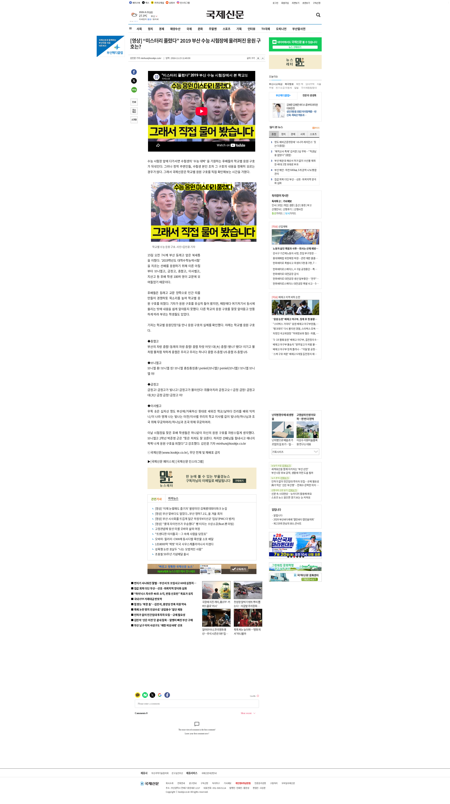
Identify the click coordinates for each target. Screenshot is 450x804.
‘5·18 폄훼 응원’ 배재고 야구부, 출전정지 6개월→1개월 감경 (303, 339)
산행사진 (298, 209)
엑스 (147, 2)
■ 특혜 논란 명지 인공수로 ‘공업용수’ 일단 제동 (156, 609)
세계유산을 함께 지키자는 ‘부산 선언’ (289, 469)
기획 (239, 29)
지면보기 (295, 2)
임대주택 (310, 84)
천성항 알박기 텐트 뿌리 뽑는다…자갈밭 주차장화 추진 (247, 606)
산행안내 (276, 209)
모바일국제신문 (288, 783)
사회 (139, 29)
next (320, 544)
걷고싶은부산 (177, 773)
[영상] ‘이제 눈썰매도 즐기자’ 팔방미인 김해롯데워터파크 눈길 (191, 508)
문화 (200, 29)
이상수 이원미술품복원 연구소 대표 (307, 442)
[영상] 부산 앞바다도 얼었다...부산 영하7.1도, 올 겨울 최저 (189, 513)
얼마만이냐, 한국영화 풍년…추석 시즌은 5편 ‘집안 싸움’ (215, 633)
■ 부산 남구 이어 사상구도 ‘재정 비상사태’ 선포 (156, 625)
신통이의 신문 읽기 (284, 490)
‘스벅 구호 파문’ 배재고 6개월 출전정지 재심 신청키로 (299, 354)
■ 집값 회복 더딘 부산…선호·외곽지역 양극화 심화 (159, 588)
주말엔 (213, 29)
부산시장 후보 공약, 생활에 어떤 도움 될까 (292, 472)
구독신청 (316, 2)
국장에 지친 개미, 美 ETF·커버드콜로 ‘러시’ (216, 604)
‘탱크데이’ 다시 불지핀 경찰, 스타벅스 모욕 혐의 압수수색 (301, 328)
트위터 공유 (134, 81)
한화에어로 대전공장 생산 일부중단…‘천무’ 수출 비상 (299, 278)
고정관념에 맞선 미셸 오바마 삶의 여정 (177, 529)
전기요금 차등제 (284, 87)
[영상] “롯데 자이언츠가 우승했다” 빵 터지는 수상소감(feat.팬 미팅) (194, 524)
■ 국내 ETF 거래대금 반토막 (146, 599)
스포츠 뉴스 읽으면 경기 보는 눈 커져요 (290, 497)
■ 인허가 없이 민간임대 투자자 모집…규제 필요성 (158, 615)
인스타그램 (184, 2)
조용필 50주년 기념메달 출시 (172, 554)
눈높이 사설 (281, 465)
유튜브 (172, 2)
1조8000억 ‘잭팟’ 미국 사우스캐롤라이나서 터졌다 (184, 544)
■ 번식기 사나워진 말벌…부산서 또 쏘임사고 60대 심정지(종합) (166, 583)
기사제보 (227, 783)
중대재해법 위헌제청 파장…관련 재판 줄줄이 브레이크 (300, 258)
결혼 (292, 205)
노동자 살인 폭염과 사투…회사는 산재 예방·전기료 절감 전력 (303, 248)
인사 (274, 205)
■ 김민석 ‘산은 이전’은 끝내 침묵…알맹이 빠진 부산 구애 (162, 620)
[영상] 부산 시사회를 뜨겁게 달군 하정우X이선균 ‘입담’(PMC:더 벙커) (195, 519)
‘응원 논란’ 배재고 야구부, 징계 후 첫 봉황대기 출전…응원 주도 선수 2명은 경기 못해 (315, 319)
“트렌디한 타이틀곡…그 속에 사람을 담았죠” (181, 534)
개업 (286, 205)
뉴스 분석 (280, 477)
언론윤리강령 (260, 783)
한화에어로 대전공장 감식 (285, 274)
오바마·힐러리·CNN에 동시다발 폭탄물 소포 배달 (184, 539)
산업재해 (279, 226)
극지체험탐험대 (309, 87)
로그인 (275, 2)
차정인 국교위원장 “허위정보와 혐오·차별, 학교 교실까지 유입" (304, 333)
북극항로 (289, 84)
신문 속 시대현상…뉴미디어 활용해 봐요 (291, 493)
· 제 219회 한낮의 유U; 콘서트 (286, 523)
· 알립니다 (277, 515)
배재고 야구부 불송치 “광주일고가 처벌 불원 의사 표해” (300, 344)
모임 (280, 205)
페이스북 (136, 2)
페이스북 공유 (134, 72)
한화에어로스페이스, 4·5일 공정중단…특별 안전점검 (299, 269)
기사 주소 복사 (134, 111)
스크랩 (134, 120)
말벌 (296, 87)
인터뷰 (251, 29)
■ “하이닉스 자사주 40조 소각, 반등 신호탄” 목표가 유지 (162, 593)
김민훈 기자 (135, 58)
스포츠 (226, 29)
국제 (189, 29)
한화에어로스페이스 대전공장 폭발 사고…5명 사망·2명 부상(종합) (306, 283)
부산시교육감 (275, 84)
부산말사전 (298, 29)
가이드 (277, 213)
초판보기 (306, 2)
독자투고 (216, 783)
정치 (150, 29)
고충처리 (274, 783)
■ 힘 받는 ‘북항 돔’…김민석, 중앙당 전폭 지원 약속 (158, 604)
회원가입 (285, 2)
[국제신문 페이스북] (162, 461)
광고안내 (193, 783)
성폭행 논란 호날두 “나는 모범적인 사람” (179, 549)
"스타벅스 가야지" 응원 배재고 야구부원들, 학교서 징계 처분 (303, 324)
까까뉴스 (173, 498)
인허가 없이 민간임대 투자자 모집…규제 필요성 (295, 481)
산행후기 (287, 209)
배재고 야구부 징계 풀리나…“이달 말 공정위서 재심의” (300, 349)
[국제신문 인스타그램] (190, 461)
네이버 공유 (134, 90)
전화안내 (181, 783)
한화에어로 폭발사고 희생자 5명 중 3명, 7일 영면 (297, 263)
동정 (303, 205)
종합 (274, 134)
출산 (297, 205)
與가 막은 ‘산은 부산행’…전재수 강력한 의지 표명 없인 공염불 (302, 485)
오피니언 (281, 29)
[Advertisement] (228, 274)
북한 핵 (299, 84)
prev (271, 544)
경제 (161, 29)
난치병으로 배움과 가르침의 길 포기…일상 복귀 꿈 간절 (282, 444)
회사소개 (169, 783)
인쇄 (134, 102)
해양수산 (175, 29)
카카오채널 (159, 2)
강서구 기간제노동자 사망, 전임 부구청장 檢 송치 (297, 253)
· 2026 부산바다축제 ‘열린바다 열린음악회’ (293, 519)
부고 (309, 205)
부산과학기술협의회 (159, 773)
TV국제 (265, 29)
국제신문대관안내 (209, 773)
